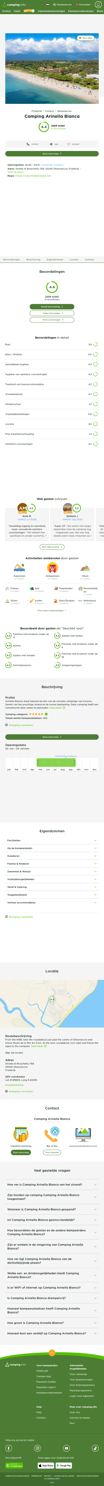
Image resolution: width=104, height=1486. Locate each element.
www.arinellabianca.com (83, 1146)
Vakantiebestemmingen (51, 11)
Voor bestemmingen (81, 1379)
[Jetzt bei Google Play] (64, 1466)
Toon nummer (52, 1152)
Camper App (43, 1376)
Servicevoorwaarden (88, 1476)
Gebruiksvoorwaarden (17, 1476)
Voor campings (78, 1374)
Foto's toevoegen (52, 320)
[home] (15, 1364)
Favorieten (84, 4)
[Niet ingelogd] (98, 4)
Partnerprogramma (81, 1390)
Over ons (75, 1412)
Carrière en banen (80, 1417)
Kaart (17, 11)
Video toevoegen (51, 313)
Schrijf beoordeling (50, 306)
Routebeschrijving (14, 1085)
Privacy (48, 1476)
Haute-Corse (22, 175)
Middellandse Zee (41, 175)
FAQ (38, 1412)
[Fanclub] (29, 11)
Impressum (36, 1476)
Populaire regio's (46, 1387)
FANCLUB (42, 1370)
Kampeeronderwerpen (81, 11)
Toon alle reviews (50, 547)
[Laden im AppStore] (46, 1466)
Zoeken (6, 11)
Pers (72, 1423)
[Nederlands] (47, 4)
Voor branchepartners (82, 1385)
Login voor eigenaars (82, 1395)
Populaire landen (46, 1381)
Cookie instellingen (64, 1476)
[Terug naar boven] (52, 1352)
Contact (41, 1417)
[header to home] (14, 4)
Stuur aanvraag (50, 153)
